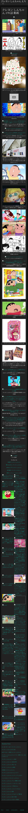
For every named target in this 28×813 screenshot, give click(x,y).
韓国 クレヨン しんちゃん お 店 (14, 473)
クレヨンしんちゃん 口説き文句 (9, 762)
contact (7, 810)
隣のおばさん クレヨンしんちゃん (14, 464)
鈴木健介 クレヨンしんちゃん (14, 470)
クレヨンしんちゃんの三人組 (8, 749)
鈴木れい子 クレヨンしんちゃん (14, 467)
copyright (22, 810)
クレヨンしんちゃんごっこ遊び (9, 759)
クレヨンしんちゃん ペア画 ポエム (10, 786)
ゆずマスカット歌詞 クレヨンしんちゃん (11, 752)
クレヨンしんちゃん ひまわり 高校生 (10, 799)
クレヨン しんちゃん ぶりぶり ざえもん (11, 788)
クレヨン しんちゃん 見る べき (9, 764)
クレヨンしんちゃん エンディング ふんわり (12, 775)
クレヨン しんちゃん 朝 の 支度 (9, 796)
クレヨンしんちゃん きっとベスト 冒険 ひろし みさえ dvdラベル (14, 755)
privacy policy (14, 810)
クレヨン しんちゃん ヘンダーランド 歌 (11, 783)
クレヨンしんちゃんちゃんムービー (10, 772)
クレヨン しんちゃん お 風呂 (8, 767)
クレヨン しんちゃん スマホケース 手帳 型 (12, 794)
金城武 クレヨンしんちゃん (14, 462)
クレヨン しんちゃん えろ (13, 1)
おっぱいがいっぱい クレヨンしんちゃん (11, 746)
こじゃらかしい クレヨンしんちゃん (10, 778)
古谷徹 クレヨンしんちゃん (8, 770)
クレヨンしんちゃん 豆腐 (8, 791)
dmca (2, 810)
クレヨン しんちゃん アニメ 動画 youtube (11, 780)
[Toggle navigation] (3, 3)
